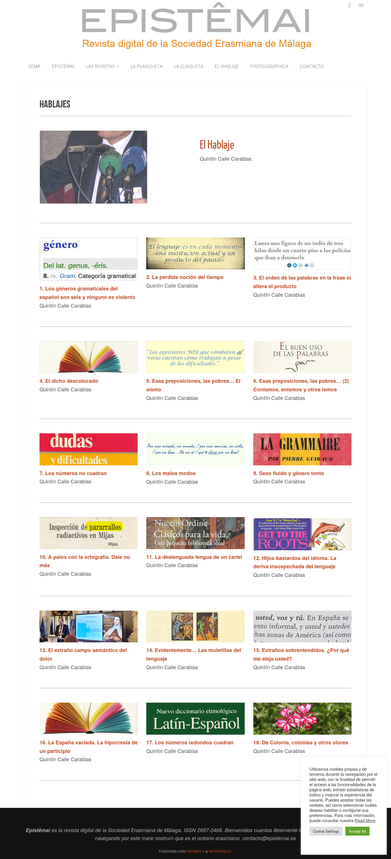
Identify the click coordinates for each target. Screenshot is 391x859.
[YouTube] (361, 5)
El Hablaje (217, 145)
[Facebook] (350, 5)
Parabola (195, 851)
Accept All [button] (357, 831)
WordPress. (220, 851)
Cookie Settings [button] (326, 831)
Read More (365, 820)
